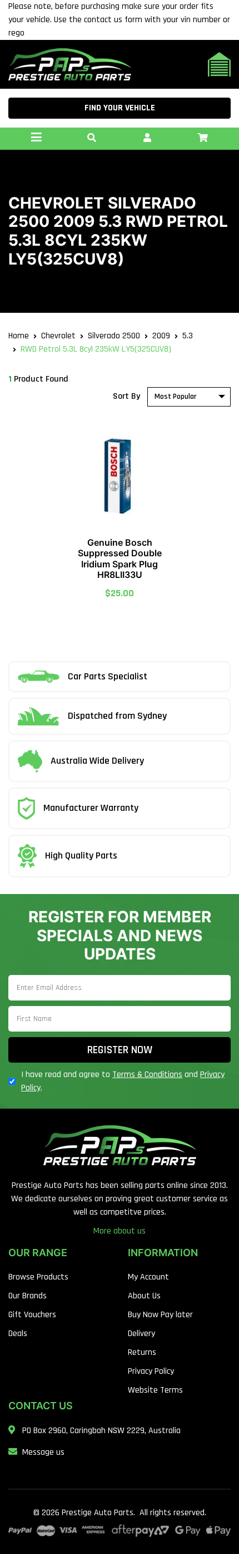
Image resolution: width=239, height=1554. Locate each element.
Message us (43, 1452)
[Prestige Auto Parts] (69, 64)
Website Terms (155, 1390)
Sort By (126, 396)
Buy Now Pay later (160, 1315)
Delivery (141, 1333)
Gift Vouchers (32, 1315)
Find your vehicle (119, 108)
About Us (144, 1296)
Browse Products (38, 1277)
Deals (17, 1333)
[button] (92, 139)
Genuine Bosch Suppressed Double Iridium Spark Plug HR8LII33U (120, 558)
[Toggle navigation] (36, 139)
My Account (148, 1277)
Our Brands (27, 1296)
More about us (119, 1231)
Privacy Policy (151, 1371)
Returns (142, 1352)
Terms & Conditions (147, 1074)
